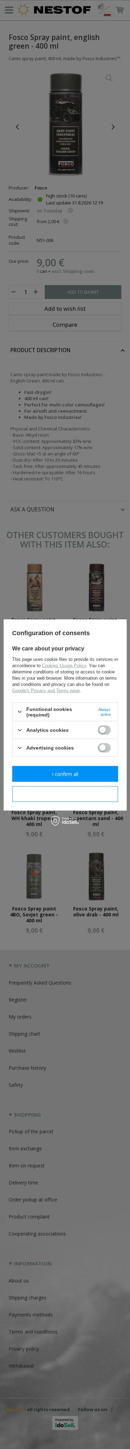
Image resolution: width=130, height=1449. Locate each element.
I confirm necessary (65, 794)
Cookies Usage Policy (64, 665)
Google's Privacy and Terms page (46, 690)
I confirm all (65, 773)
